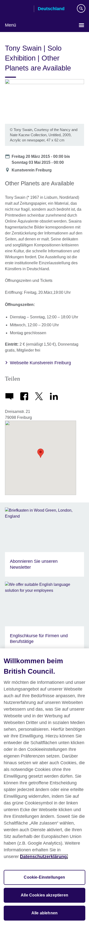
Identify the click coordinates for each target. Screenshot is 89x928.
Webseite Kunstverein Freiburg (40, 362)
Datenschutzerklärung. (44, 856)
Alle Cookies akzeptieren (44, 895)
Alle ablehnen (44, 913)
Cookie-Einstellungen (44, 877)
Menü (10, 25)
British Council (17, 9)
